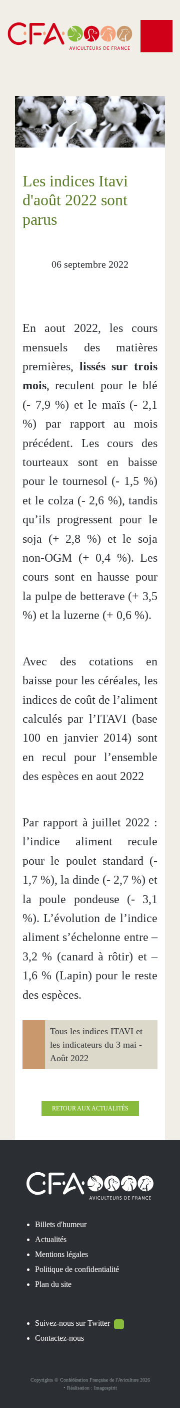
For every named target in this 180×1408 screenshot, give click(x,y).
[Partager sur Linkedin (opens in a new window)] (101, 287)
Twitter (99, 1323)
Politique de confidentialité (77, 1269)
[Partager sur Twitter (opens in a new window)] (78, 287)
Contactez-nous (59, 1338)
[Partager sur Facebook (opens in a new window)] (55, 287)
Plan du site (53, 1284)
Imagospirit (105, 1388)
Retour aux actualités (90, 1108)
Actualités (50, 1239)
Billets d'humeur (60, 1224)
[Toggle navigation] (156, 36)
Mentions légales (61, 1254)
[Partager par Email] (124, 287)
